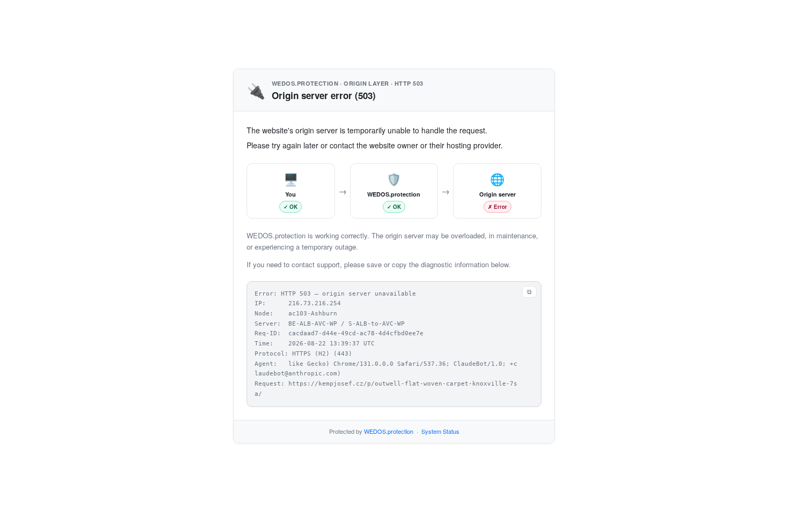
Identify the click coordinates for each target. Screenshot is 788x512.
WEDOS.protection (388, 431)
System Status (440, 431)
